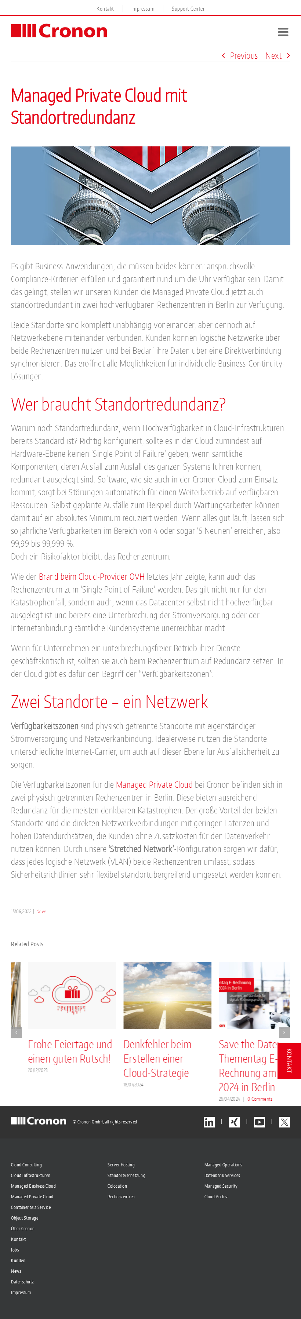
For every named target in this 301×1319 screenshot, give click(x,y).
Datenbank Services (222, 1175)
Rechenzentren (121, 1196)
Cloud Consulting (26, 1164)
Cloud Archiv (216, 1196)
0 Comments (243, 1099)
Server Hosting (121, 1164)
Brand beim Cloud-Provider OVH (92, 576)
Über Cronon (23, 1228)
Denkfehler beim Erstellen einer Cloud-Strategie (140, 1058)
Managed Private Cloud (154, 784)
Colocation (117, 1186)
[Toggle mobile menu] (284, 32)
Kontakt (18, 1239)
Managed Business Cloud (33, 1186)
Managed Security (221, 1186)
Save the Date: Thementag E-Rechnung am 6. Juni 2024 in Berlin (244, 1065)
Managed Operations (223, 1164)
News (41, 911)
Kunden (18, 1260)
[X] (284, 1122)
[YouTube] (259, 1122)
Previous (244, 55)
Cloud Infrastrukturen (31, 1175)
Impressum (21, 1292)
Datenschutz (22, 1282)
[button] (16, 1032)
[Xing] (234, 1122)
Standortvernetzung (126, 1175)
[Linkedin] (209, 1122)
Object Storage (24, 1218)
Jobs (15, 1250)
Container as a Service (31, 1207)
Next (273, 55)
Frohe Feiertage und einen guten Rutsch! (53, 1051)
